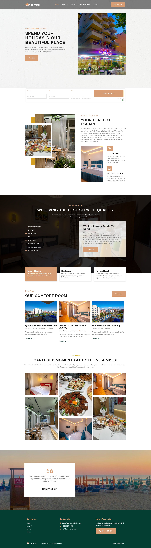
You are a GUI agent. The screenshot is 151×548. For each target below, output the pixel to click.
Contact (95, 4)
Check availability (108, 93)
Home (57, 4)
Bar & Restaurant (84, 4)
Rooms (73, 4)
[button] (27, 312)
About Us (65, 4)
